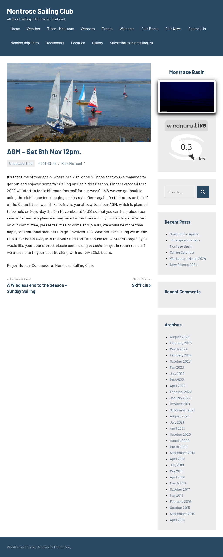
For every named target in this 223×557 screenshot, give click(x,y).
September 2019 (182, 453)
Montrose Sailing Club (40, 11)
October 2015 (180, 507)
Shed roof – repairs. (184, 234)
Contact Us (197, 28)
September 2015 (182, 513)
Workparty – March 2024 (188, 258)
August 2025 (179, 337)
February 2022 (181, 392)
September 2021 (182, 410)
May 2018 (176, 471)
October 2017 (180, 489)
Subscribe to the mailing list (131, 43)
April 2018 (177, 477)
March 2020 (179, 446)
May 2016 (176, 495)
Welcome (127, 28)
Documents (55, 43)
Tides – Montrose (60, 28)
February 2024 (181, 355)
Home (15, 28)
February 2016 (180, 501)
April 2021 (177, 428)
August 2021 (179, 416)
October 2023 (180, 361)
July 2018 (177, 465)
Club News (173, 28)
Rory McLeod (71, 163)
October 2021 (180, 404)
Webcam (88, 28)
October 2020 (180, 434)
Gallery (97, 43)
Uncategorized (20, 163)
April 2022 (178, 385)
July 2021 (177, 422)
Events (107, 28)
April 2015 (177, 520)
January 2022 (180, 398)
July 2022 (177, 373)
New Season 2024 (183, 264)
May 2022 (177, 379)
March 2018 (178, 483)
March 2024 (179, 349)
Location (78, 43)
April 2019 (177, 459)
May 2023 (177, 367)
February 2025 (181, 343)
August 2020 (179, 440)
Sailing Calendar (182, 252)
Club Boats (149, 28)
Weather (33, 28)
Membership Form (24, 43)
